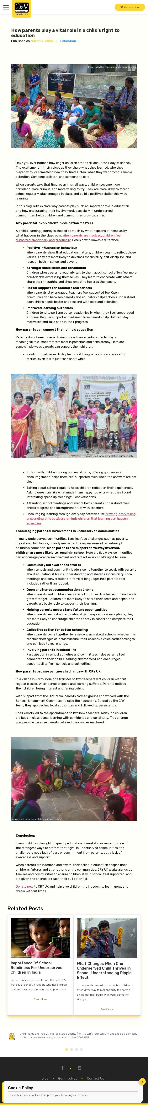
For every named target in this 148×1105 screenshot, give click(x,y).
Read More (40, 999)
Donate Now (131, 7)
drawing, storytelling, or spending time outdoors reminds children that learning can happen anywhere (81, 518)
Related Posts (25, 908)
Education (68, 41)
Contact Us (95, 1078)
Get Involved (67, 1078)
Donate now (24, 886)
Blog (44, 1078)
